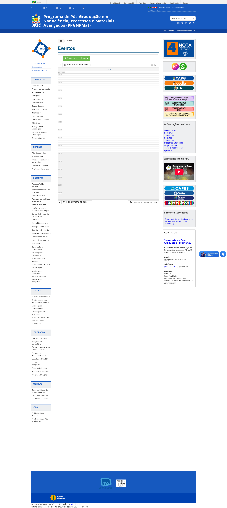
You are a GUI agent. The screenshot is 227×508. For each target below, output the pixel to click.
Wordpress (76, 504)
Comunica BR (129, 3)
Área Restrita (169, 31)
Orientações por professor (38, 312)
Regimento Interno (39, 368)
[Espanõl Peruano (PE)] (155, 8)
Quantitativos (170, 130)
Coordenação (37, 102)
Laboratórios (37, 116)
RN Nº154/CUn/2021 (40, 375)
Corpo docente (38, 106)
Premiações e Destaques (37, 254)
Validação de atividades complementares (39, 273)
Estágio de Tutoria (39, 338)
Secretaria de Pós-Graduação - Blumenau (177, 241)
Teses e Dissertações (173, 148)
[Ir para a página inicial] (60, 41)
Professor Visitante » (40, 169)
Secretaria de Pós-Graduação (39, 133)
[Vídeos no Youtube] (186, 23)
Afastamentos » (38, 195)
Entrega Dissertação (40, 226)
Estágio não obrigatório (37, 342)
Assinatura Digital (39, 205)
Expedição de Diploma (41, 233)
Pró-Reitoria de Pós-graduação (40, 420)
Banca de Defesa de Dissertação (40, 215)
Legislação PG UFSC (40, 359)
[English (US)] (152, 8)
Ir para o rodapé (78, 8)
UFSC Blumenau (38, 63)
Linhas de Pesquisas (40, 119)
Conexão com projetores (38, 322)
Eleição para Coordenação (37, 307)
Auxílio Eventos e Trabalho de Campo (40, 209)
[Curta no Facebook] (178, 23)
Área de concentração (41, 89)
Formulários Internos (40, 237)
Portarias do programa (37, 363)
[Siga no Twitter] (182, 23)
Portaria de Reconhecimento (39, 354)
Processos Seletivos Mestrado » (40, 161)
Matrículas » (37, 243)
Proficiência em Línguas (38, 259)
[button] (143, 202)
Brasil (39, 2)
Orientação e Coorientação (37, 248)
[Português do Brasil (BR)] (149, 8)
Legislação (174, 3)
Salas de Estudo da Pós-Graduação (40, 391)
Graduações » (37, 67)
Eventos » (36, 113)
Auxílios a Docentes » (41, 296)
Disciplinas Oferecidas (173, 143)
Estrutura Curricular (40, 109)
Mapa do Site (154, 10)
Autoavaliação (38, 92)
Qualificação (37, 268)
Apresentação (37, 85)
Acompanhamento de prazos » (41, 191)
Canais (185, 3)
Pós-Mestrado (37, 156)
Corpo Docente (170, 145)
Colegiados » (37, 96)
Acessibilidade (164, 8)
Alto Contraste (178, 8)
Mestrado (170, 135)
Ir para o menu (51, 8)
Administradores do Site (186, 31)
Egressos (168, 150)
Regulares (168, 133)
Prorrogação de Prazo (41, 264)
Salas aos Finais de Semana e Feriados (40, 397)
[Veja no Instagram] (190, 23)
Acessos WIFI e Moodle (38, 185)
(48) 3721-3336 (169, 266)
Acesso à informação (158, 3)
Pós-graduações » (39, 70)
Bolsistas (168, 138)
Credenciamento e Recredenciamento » (40, 301)
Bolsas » (35, 219)
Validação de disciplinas (37, 280)
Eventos (69, 41)
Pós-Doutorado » (39, 153)
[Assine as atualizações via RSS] (194, 23)
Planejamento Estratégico (37, 127)
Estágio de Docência (40, 230)
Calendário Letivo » (40, 223)
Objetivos (36, 123)
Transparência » (38, 138)
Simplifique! (115, 3)
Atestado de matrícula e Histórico (41, 200)
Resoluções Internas (40, 371)
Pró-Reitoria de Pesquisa (38, 414)
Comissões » (37, 99)
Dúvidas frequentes (40, 165)
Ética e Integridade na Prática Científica (41, 348)
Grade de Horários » (40, 240)
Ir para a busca (64, 8)
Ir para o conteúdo (38, 8)
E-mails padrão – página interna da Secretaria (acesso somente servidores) (179, 221)
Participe (142, 3)
